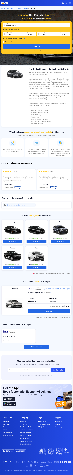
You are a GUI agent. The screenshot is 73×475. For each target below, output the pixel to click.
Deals (5, 430)
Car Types (6, 424)
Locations (6, 421)
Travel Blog (24, 424)
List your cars (7, 432)
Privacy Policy (49, 375)
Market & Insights (26, 444)
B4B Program (24, 438)
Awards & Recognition (27, 430)
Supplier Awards (8, 435)
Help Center (58, 421)
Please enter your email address (20, 370)
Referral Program (25, 432)
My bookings (59, 427)
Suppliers (6, 427)
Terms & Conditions (44, 424)
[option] (18, 179)
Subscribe (59, 370)
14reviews (47, 18)
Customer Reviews (26, 441)
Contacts (57, 424)
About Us (23, 421)
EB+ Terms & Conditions (42, 427)
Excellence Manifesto (27, 427)
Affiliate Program (25, 435)
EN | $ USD (8, 462)
